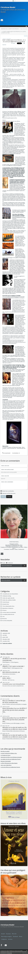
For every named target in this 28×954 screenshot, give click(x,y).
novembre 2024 (6, 641)
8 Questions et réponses (7, 608)
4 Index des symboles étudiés (9, 600)
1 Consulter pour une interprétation (10, 594)
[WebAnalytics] (14, 0)
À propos (8, 933)
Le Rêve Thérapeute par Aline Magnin (9, 763)
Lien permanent (7, 453)
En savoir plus (9, 952)
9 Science (4, 610)
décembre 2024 (6, 639)
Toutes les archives (7, 643)
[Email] (2, 20)
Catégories (4, 939)
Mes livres (4, 618)
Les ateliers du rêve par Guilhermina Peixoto (11, 759)
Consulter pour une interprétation (13, 684)
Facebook (15, 936)
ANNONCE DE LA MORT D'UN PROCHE (10, 28)
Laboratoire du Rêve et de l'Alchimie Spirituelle (11, 757)
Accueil (3, 933)
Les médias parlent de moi (8, 614)
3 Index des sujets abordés (8, 598)
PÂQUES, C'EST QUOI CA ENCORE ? (13, 666)
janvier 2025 (5, 637)
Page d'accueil (23, 28)
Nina (3, 701)
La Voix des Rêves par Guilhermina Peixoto (10, 767)
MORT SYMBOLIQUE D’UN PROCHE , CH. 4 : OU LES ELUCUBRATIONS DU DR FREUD (14, 41)
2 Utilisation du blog (6, 596)
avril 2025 (5, 635)
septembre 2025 (6, 633)
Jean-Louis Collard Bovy (6, 765)
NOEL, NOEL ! (6, 678)
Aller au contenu (4, 3)
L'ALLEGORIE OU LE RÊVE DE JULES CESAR (14, 728)
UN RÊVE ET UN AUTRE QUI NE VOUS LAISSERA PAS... (14, 659)
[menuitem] (10, 29)
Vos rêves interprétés (7, 620)
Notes (20, 936)
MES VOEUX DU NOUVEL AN (11, 672)
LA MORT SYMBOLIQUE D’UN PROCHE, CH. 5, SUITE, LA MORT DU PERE (13, 32)
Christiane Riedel (8, 7)
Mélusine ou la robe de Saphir (12, 727)
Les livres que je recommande (9, 612)
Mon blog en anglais (5, 751)
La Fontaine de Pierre (5, 755)
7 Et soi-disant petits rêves (8, 606)
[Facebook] (1, 945)
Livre (3, 616)
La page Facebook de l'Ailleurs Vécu (9, 753)
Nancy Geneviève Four (9, 708)
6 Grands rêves (5, 604)
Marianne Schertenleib (6, 761)
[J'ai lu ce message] (26, 950)
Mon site (14, 933)
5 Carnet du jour (5, 602)
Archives (10, 939)
